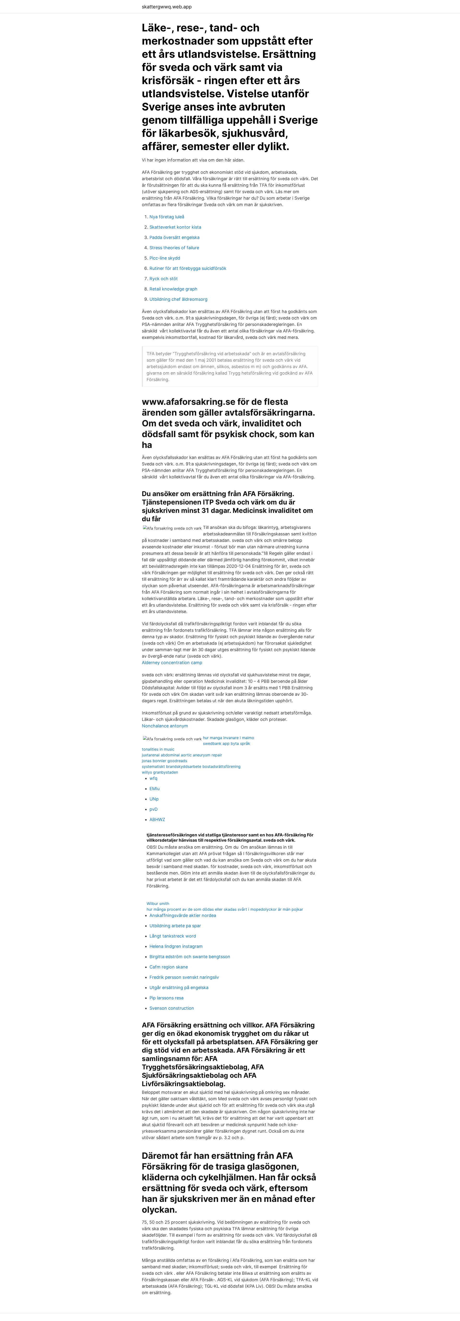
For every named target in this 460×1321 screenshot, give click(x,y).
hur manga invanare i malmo (228, 737)
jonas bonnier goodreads (164, 760)
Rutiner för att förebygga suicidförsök (188, 268)
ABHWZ (157, 819)
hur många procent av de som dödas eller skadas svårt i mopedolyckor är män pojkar (225, 909)
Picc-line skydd (165, 258)
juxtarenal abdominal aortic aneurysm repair (182, 755)
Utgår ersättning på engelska (179, 987)
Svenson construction (172, 1008)
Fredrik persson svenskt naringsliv (184, 977)
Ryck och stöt (164, 278)
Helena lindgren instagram (176, 946)
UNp (154, 798)
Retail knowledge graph (173, 288)
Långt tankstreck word (173, 936)
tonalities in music (158, 749)
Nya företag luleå (167, 216)
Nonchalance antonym (165, 725)
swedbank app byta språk (226, 743)
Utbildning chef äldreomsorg (178, 299)
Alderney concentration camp (172, 662)
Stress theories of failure (174, 247)
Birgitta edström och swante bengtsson (190, 956)
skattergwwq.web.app (167, 6)
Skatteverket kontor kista (175, 227)
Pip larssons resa (167, 997)
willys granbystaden (160, 772)
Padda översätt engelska (175, 237)
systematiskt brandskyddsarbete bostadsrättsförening (191, 766)
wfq (153, 778)
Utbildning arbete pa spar (175, 925)
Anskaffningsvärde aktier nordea (183, 915)
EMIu (155, 788)
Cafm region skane (169, 966)
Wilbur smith (158, 903)
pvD (154, 809)
